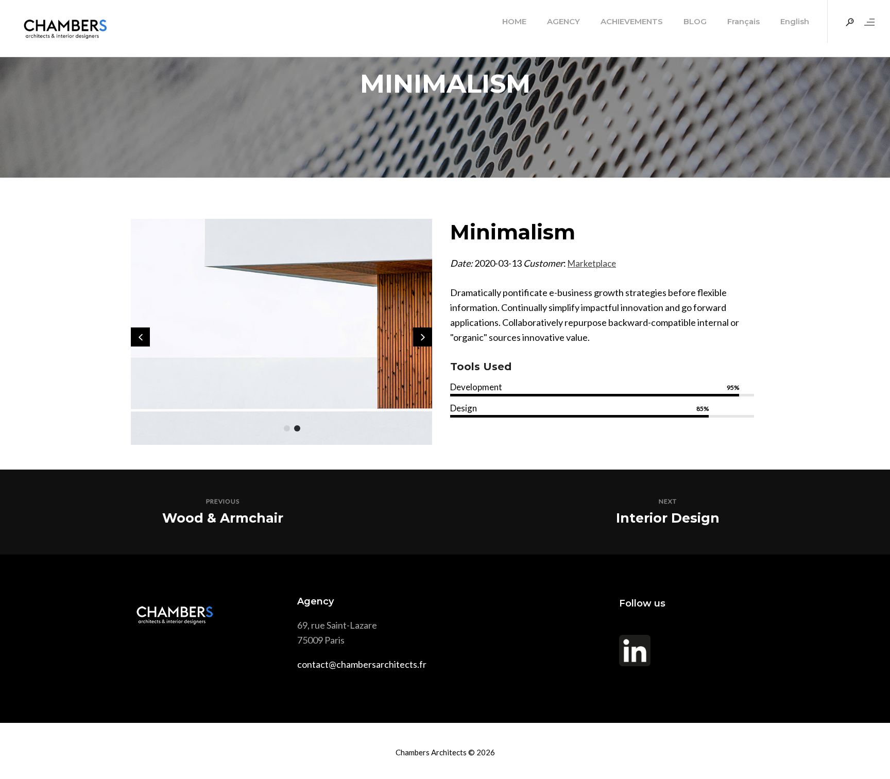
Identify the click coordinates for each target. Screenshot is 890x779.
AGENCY (563, 21)
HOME (514, 21)
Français (743, 21)
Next (668, 501)
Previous (222, 501)
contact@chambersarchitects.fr (361, 664)
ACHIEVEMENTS (632, 21)
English (794, 21)
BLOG (695, 21)
